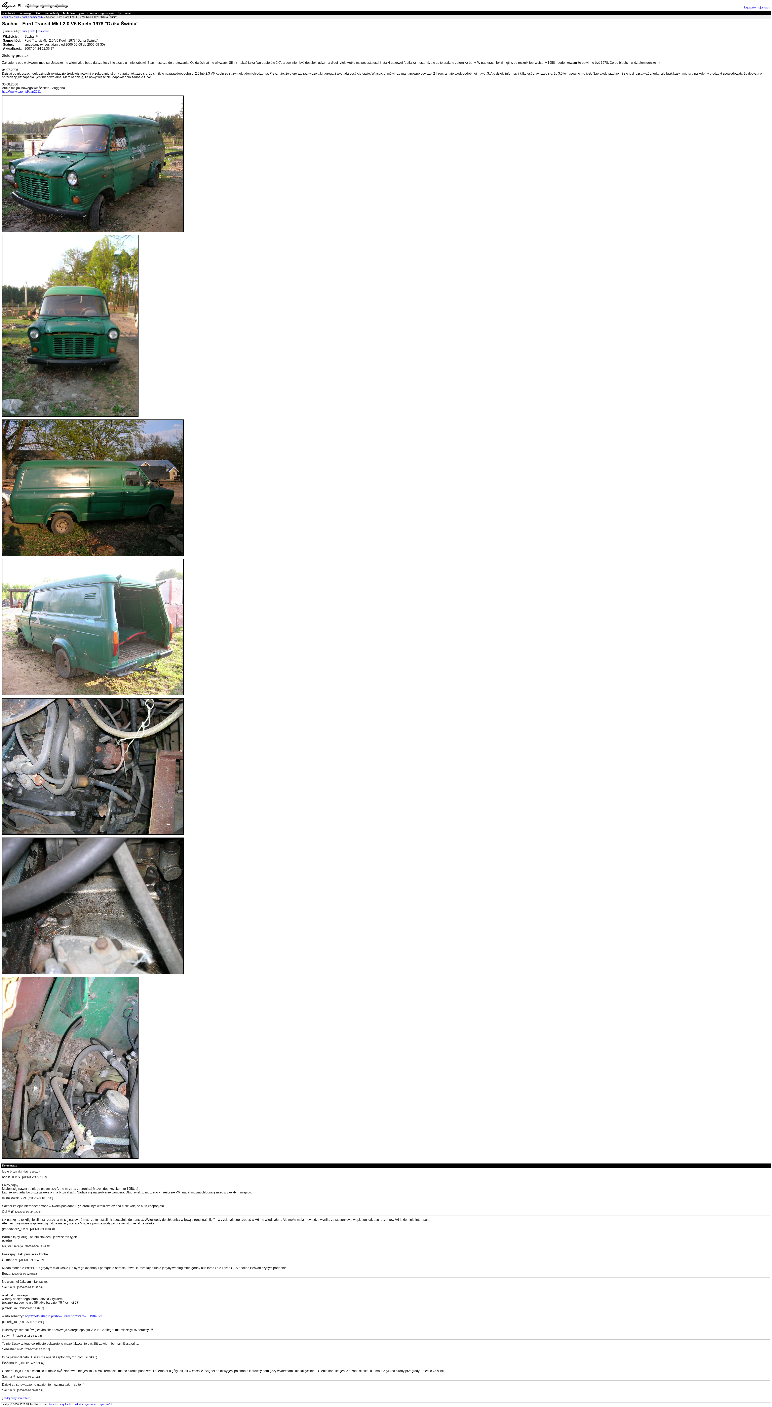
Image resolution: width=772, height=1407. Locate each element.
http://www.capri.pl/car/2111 (21, 91)
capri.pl (6, 16)
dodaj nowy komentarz (17, 1398)
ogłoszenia (107, 13)
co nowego (25, 13)
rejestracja (764, 7)
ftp (119, 13)
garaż (82, 13)
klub (38, 13)
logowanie (750, 7)
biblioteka (69, 13)
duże (25, 31)
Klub (16, 16)
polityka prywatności (86, 1404)
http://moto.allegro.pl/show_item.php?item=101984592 (63, 1316)
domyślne (43, 31)
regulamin (65, 1404)
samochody (52, 13)
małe (32, 31)
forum (93, 13)
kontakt (53, 1404)
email (128, 13)
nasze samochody (32, 16)
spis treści (8, 13)
